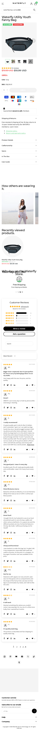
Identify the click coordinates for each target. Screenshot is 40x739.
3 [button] (20, 647)
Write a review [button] (19, 328)
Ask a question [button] (19, 334)
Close (19, 717)
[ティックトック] (34, 656)
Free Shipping (19, 285)
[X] (28, 656)
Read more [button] (30, 445)
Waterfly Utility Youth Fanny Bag (12, 260)
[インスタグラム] (5, 656)
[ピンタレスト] (10, 656)
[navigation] (7, 61)
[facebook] (22, 656)
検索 (34, 9)
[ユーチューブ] (16, 656)
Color (5, 80)
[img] (7, 364)
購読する (34, 711)
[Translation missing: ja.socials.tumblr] (19, 662)
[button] (6, 68)
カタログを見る (3, 3)
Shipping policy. (11, 131)
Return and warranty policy (15, 133)
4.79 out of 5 (25, 307)
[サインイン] (31, 3)
